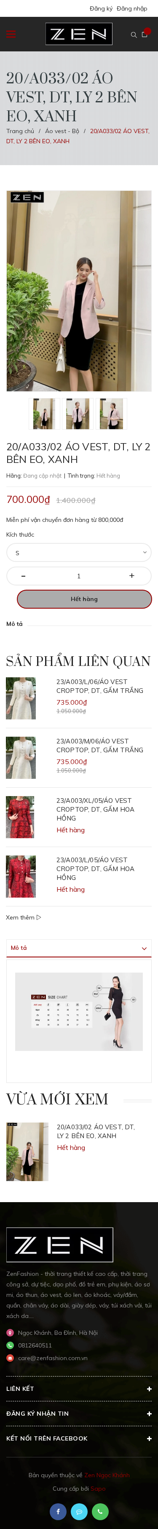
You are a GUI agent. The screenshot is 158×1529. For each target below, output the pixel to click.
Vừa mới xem (57, 1100)
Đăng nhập (132, 8)
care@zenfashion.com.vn (53, 1358)
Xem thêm (21, 917)
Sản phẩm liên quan (78, 662)
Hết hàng (84, 599)
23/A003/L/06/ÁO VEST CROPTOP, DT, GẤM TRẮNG (99, 686)
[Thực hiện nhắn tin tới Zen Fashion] (79, 1511)
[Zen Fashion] (59, 1244)
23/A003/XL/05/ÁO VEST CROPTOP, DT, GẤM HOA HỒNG (95, 809)
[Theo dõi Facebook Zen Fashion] (58, 1511)
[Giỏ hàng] (144, 34)
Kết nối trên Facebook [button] (47, 1438)
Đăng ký (101, 8)
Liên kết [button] (20, 1389)
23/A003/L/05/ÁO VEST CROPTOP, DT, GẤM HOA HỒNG (95, 869)
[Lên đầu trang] (130, 1510)
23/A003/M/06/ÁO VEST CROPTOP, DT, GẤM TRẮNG (99, 745)
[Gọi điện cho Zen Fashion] (100, 1511)
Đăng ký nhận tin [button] (37, 1413)
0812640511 (35, 1345)
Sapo (98, 1488)
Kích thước (20, 534)
